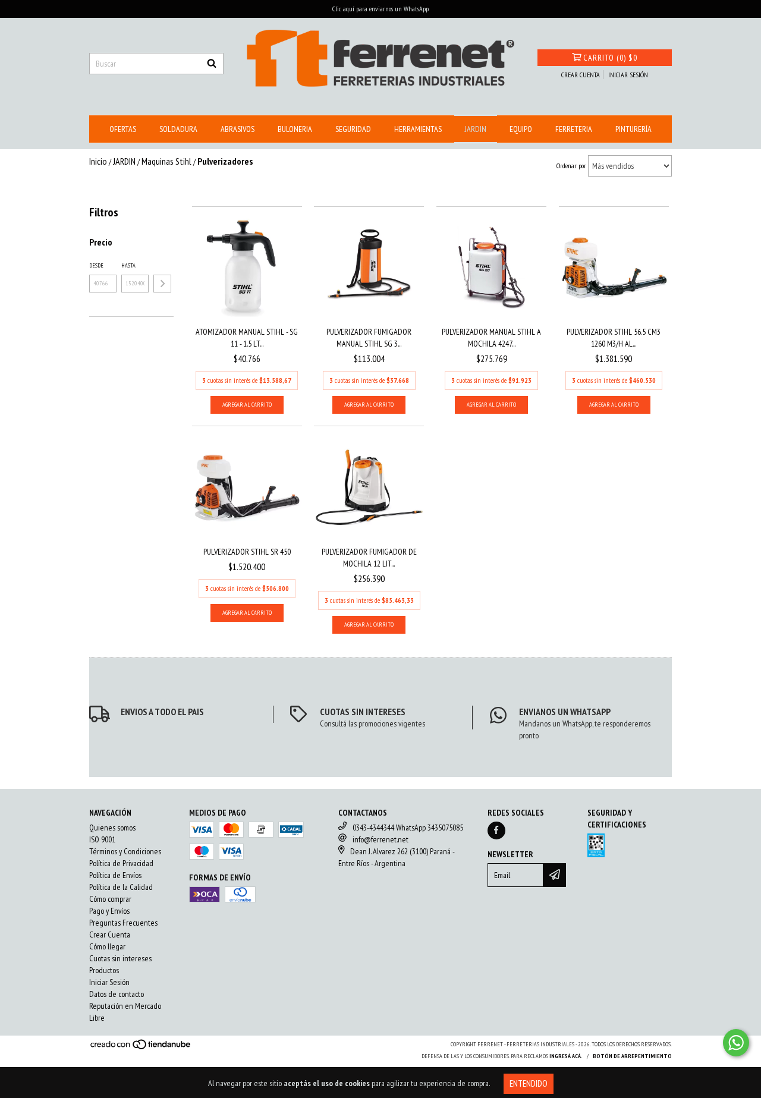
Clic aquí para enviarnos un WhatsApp (380, 8)
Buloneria (295, 129)
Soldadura (178, 129)
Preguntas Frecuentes (123, 922)
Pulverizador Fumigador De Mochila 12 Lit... (369, 557)
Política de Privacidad (121, 863)
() (610, 57)
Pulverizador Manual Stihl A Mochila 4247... (491, 337)
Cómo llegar (107, 946)
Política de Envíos (115, 875)
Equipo (521, 129)
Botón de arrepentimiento (632, 1056)
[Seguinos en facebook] (496, 830)
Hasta (128, 265)
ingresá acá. (566, 1056)
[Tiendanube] (141, 1048)
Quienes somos (112, 827)
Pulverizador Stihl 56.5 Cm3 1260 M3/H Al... (614, 337)
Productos (104, 970)
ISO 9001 (102, 839)
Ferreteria (573, 129)
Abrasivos (237, 129)
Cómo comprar (110, 898)
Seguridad (353, 129)
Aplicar (162, 283)
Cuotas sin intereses (120, 958)
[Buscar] (212, 63)
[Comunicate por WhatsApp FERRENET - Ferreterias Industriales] (736, 1042)
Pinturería (633, 129)
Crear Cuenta (109, 934)
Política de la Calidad (121, 887)
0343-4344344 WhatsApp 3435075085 (408, 827)
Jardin (475, 129)
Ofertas (122, 129)
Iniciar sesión (628, 74)
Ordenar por (571, 165)
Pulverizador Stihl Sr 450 (247, 551)
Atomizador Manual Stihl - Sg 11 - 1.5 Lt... (247, 337)
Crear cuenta (580, 74)
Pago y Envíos (109, 910)
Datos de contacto (116, 994)
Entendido (529, 1083)
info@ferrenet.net (380, 839)
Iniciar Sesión (109, 982)
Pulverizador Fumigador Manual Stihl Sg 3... (368, 337)
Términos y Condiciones (125, 851)
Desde (96, 265)
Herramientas (418, 129)
